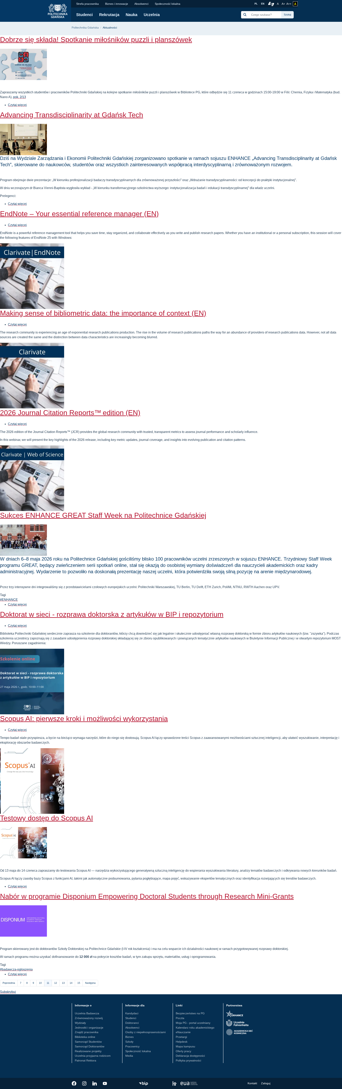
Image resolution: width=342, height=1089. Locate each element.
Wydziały (80, 1022)
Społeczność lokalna (167, 3)
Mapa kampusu (185, 1046)
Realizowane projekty (88, 1051)
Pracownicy (132, 1046)
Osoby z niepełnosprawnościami (145, 1032)
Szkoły (129, 1041)
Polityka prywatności (188, 1060)
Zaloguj (265, 1083)
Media (129, 1055)
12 (57, 983)
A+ (284, 3)
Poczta (180, 1018)
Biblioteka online (85, 1036)
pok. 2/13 (19, 97)
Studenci (84, 14)
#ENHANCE (9, 599)
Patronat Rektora (85, 1060)
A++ (288, 3)
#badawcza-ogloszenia (16, 969)
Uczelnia (152, 14)
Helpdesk (181, 1041)
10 (41, 983)
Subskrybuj (8, 991)
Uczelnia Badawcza (87, 1013)
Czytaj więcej (17, 105)
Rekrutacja (109, 14)
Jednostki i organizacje (89, 1027)
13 (64, 983)
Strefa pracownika (87, 3)
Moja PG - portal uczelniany (193, 1022)
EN (262, 3)
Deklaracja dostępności (190, 1055)
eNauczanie (183, 1032)
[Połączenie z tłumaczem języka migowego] (270, 4)
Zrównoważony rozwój (89, 1018)
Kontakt (252, 1083)
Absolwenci (141, 3)
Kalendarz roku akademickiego (195, 1027)
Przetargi (181, 1036)
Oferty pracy (183, 1051)
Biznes (129, 1036)
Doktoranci (132, 1022)
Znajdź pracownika (86, 1032)
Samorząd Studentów (88, 1041)
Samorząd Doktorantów (89, 1046)
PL (256, 3)
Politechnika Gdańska (85, 27)
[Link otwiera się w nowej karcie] (74, 1083)
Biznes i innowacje (116, 3)
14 (72, 983)
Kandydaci (131, 1013)
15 (80, 983)
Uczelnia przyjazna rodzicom (93, 1055)
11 (49, 984)
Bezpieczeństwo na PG (190, 1013)
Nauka (131, 14)
